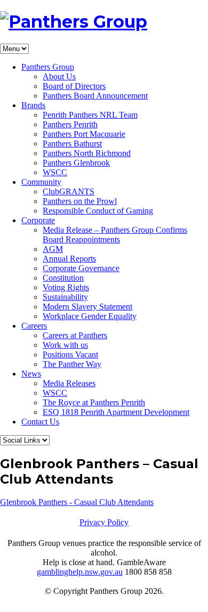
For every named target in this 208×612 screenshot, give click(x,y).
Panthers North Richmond (87, 153)
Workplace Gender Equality (90, 316)
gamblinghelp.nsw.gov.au (80, 571)
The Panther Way (72, 364)
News (31, 373)
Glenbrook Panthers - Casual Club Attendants (77, 502)
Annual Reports (69, 258)
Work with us (65, 344)
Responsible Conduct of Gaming (98, 210)
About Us (59, 76)
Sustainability (65, 296)
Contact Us (40, 421)
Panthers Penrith (70, 124)
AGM (53, 249)
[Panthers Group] (73, 21)
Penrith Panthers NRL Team (90, 114)
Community (41, 181)
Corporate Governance (81, 268)
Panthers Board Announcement (95, 95)
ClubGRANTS (68, 191)
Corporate (38, 220)
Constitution (63, 277)
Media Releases (69, 383)
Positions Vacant (70, 354)
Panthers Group (47, 66)
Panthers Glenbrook (76, 162)
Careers (34, 325)
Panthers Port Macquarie (84, 133)
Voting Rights (66, 287)
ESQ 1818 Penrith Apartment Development (116, 412)
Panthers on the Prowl (80, 201)
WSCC (55, 172)
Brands (33, 105)
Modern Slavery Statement (87, 306)
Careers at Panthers (75, 335)
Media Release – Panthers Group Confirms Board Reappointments (115, 234)
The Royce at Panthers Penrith (94, 402)
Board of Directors (74, 86)
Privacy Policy (104, 522)
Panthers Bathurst (72, 143)
